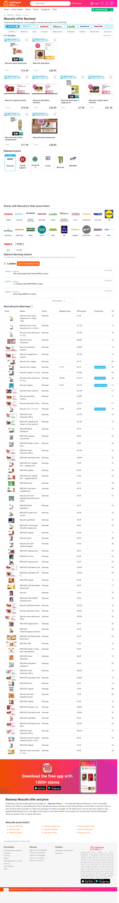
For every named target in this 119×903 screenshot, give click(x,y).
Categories (45, 9)
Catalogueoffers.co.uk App (13, 861)
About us (7, 863)
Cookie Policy (75, 889)
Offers (28, 9)
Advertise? (7, 853)
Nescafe (18, 15)
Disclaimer (40, 889)
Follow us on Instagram (37, 855)
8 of (9, 35)
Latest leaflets (17, 9)
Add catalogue (9, 866)
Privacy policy (65, 889)
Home (6, 9)
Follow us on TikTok (36, 860)
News (6, 869)
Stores (36, 9)
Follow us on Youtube (37, 858)
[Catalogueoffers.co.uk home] (12, 3)
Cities (54, 9)
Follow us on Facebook (37, 853)
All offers (10, 15)
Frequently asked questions (13, 850)
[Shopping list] (112, 3)
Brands (6, 858)
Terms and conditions (52, 889)
